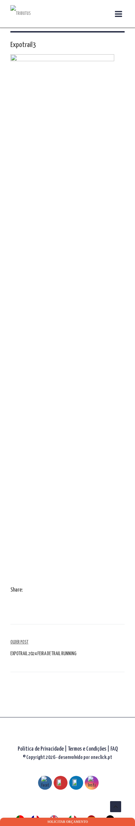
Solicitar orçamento (67, 822)
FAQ (114, 749)
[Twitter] (35, 590)
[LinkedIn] (41, 590)
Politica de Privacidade (41, 749)
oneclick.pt (101, 757)
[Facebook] (28, 590)
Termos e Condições (87, 749)
